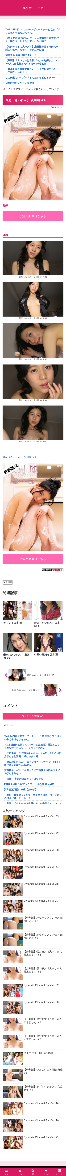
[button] (59, 693)
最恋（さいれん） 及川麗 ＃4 (19, 457)
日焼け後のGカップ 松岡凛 (19, 82)
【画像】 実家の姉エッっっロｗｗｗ (23, 778)
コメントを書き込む (33, 716)
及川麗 (9, 582)
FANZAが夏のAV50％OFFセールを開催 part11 (29, 784)
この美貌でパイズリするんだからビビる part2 (30, 77)
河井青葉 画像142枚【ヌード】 (22, 55)
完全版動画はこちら (33, 216)
